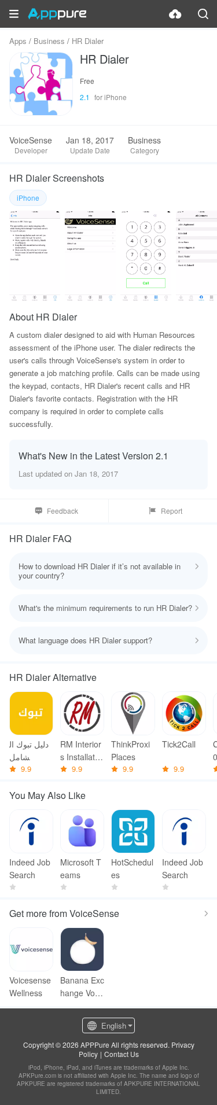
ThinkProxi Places (130, 750)
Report (171, 510)
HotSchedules (132, 868)
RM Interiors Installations (80, 750)
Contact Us (121, 1054)
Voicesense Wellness (30, 986)
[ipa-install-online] (175, 14)
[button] (14, 14)
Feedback (62, 510)
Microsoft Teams (80, 868)
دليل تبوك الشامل (29, 750)
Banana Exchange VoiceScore (82, 986)
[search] (203, 14)
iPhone (28, 197)
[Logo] (57, 14)
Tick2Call (179, 744)
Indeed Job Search (29, 868)
